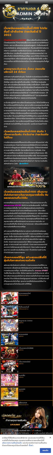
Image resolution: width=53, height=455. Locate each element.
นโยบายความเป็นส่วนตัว (12, 443)
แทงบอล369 (23, 334)
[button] (26, 2)
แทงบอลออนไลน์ (25, 293)
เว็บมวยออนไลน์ (24, 362)
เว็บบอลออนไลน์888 (26, 348)
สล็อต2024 (23, 403)
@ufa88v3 (23, 163)
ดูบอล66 (22, 389)
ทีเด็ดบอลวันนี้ (24, 307)
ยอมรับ (45, 450)
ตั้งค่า (31, 445)
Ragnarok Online (25, 321)
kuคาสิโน (22, 375)
